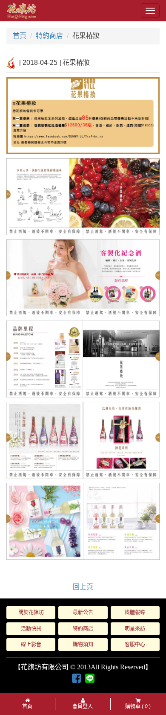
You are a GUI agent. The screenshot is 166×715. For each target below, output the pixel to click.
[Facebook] (76, 678)
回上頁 (83, 586)
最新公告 (83, 613)
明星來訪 (135, 629)
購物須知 (83, 645)
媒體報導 (135, 613)
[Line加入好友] (90, 678)
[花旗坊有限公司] (21, 10)
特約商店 (49, 35)
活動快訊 (31, 629)
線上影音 (31, 645)
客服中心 (135, 645)
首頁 (19, 35)
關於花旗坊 (31, 613)
